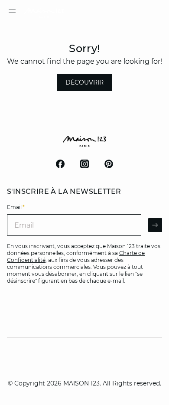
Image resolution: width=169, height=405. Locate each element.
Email (16, 207)
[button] (84, 82)
